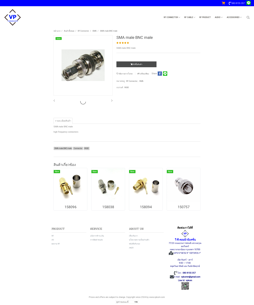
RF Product (205, 17)
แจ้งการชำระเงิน (97, 235)
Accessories (233, 17)
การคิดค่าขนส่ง (96, 239)
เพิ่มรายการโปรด (125, 74)
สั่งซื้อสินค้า (137, 64)
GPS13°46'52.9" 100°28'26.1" (187, 253)
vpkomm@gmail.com (190, 277)
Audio (218, 17)
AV (53, 239)
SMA (141, 81)
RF (53, 235)
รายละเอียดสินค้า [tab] (63, 121)
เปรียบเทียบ (144, 74)
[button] (248, 17)
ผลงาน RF (56, 243)
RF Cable (189, 17)
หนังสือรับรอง (134, 243)
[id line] (185, 286)
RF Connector (171, 17)
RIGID (126, 87)
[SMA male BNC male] (83, 65)
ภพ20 (131, 247)
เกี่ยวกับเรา (133, 235)
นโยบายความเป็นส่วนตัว (139, 239)
